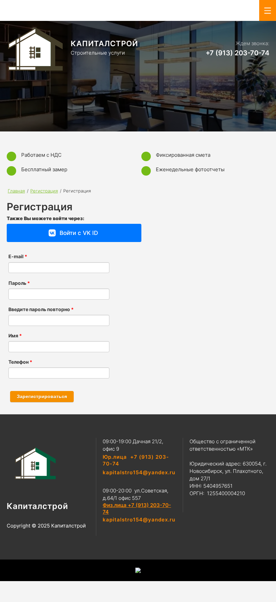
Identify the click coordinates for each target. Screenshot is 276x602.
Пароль (19, 283)
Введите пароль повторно (41, 309)
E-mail (17, 256)
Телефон (20, 362)
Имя (15, 335)
